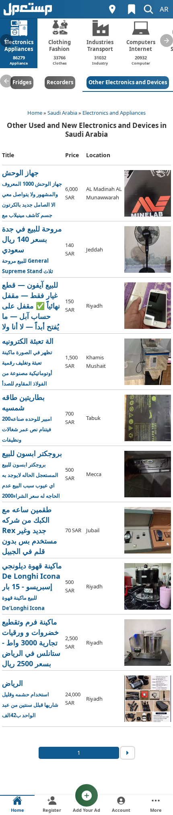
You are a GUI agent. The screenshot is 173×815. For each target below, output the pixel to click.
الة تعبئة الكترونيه (32, 362)
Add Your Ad (86, 810)
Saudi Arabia (62, 112)
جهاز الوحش (32, 193)
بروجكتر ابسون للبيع (32, 474)
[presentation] (6, 40)
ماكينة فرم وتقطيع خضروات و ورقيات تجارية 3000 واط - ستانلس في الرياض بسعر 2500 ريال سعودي (32, 643)
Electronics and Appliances (114, 112)
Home (34, 112)
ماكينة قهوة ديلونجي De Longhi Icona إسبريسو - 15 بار (32, 586)
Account (121, 810)
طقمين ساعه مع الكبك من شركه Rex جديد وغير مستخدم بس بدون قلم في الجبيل (32, 530)
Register (52, 810)
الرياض (30, 698)
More (156, 810)
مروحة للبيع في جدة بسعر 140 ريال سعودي (32, 250)
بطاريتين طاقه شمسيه (27, 417)
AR (164, 9)
